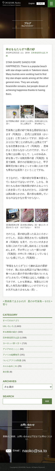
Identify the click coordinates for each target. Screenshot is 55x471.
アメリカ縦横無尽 (11, 355)
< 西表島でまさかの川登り (14, 303)
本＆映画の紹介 (10, 332)
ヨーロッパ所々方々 (12, 343)
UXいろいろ (8, 326)
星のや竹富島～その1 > (40, 301)
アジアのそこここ (11, 349)
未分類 (6, 372)
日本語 (40, 3)
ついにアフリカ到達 (12, 360)
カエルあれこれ (10, 366)
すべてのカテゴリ (11, 320)
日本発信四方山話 (38, 53)
